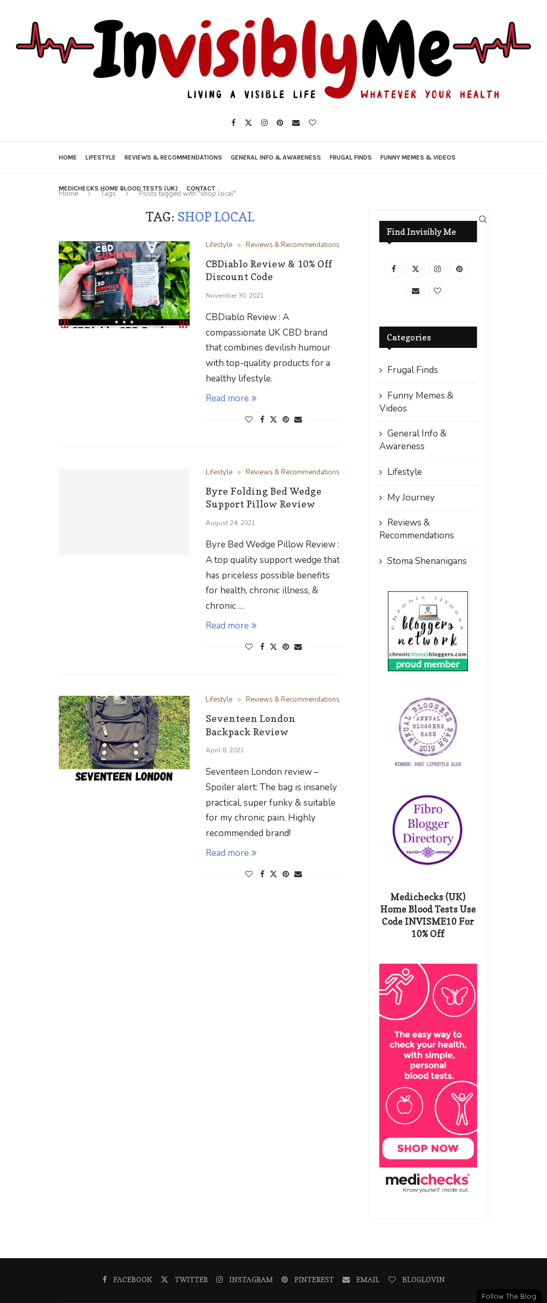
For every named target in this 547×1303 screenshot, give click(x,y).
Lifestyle (100, 157)
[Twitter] (248, 122)
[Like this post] (249, 420)
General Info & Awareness (276, 157)
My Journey (411, 497)
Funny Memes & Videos (418, 157)
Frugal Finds (351, 157)
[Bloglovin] (312, 122)
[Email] (296, 122)
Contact (200, 188)
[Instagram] (264, 122)
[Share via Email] (298, 420)
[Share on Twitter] (273, 420)
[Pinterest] (280, 122)
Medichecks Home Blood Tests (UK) (118, 188)
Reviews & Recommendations (173, 157)
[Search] (483, 219)
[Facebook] (233, 122)
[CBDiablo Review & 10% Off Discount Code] (124, 284)
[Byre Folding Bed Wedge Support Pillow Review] (124, 511)
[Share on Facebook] (262, 420)
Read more (227, 398)
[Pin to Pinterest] (286, 420)
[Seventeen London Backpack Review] (124, 739)
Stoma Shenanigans (427, 561)
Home (68, 157)
